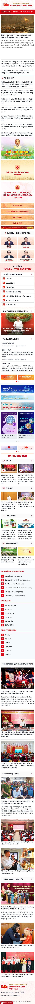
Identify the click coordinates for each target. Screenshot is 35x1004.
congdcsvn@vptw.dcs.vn (12, 995)
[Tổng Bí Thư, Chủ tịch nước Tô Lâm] (9, 242)
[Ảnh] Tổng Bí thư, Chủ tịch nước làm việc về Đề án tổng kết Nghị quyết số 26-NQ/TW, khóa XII (9, 506)
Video (8, 461)
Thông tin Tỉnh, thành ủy (13, 879)
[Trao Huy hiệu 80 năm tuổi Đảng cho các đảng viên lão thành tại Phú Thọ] (17, 933)
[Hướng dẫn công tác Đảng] (9, 377)
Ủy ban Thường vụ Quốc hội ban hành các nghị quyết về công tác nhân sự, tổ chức (17, 118)
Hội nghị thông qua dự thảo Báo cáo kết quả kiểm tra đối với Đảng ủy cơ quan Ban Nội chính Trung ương (17, 734)
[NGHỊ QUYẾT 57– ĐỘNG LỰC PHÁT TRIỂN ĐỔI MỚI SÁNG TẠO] (17, 389)
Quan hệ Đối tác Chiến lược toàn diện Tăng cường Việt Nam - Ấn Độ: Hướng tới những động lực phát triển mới (17, 765)
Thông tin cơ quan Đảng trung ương (18, 664)
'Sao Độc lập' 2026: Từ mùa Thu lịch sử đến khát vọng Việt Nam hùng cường (17, 692)
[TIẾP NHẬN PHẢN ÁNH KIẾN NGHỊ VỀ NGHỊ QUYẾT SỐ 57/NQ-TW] (17, 397)
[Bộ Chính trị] (17, 217)
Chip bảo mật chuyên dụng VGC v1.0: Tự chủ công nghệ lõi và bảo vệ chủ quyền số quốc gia (26, 479)
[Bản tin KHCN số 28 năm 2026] (26, 423)
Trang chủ (6, 11)
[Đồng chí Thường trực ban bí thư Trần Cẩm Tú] (26, 256)
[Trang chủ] (6, 4)
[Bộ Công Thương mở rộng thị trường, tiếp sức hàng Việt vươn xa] (17, 859)
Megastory (11, 516)
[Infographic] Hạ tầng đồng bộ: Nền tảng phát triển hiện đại (8, 560)
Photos (9, 488)
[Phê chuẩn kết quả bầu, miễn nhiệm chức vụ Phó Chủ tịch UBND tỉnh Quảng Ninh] (17, 893)
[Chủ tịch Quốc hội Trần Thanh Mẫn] (9, 256)
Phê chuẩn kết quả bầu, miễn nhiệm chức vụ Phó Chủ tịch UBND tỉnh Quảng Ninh (17, 908)
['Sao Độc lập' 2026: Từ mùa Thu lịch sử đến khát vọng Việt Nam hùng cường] (17, 678)
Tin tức (15, 11)
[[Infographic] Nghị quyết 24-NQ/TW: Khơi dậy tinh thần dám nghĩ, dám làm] (26, 551)
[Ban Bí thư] (17, 223)
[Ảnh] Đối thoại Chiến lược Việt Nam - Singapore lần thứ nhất (26, 504)
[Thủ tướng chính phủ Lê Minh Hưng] (26, 242)
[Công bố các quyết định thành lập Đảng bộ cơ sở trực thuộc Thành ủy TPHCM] (17, 962)
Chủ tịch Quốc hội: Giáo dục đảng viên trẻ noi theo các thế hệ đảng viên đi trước (17, 110)
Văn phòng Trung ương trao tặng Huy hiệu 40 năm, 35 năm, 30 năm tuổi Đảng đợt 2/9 (8, 479)
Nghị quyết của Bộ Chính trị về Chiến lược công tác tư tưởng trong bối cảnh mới (17, 101)
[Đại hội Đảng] (17, 205)
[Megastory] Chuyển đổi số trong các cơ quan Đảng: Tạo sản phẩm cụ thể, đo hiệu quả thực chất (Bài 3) (8, 534)
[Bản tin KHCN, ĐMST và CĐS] (17, 406)
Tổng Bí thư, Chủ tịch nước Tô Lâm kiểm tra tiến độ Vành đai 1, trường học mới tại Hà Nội (17, 126)
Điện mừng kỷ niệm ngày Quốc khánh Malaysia (17, 36)
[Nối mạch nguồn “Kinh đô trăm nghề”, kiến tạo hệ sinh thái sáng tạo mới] (17, 830)
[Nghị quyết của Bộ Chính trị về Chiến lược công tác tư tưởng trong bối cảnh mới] (17, 324)
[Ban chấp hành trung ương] (17, 211)
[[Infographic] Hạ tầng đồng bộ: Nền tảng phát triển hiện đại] (9, 551)
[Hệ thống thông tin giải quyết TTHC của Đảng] (26, 377)
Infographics (12, 543)
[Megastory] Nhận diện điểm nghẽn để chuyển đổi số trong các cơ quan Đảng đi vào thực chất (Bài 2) (25, 534)
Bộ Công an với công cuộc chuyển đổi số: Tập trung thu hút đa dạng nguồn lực (17, 802)
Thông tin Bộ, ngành (11, 774)
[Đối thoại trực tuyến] (9, 448)
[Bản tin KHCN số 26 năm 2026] (9, 423)
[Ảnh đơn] (17, 148)
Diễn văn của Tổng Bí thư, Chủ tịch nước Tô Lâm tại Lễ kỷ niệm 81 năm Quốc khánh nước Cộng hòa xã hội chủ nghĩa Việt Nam (17, 64)
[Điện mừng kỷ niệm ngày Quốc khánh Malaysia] (17, 24)
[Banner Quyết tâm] (17, 227)
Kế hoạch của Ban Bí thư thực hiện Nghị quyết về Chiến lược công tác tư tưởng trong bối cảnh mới (17, 93)
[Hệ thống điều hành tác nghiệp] (26, 448)
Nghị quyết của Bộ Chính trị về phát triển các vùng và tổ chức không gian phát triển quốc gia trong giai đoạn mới (17, 84)
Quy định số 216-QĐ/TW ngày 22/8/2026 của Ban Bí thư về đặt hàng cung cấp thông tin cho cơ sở (17, 344)
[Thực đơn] (32, 12)
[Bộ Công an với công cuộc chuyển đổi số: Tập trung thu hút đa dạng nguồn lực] (17, 788)
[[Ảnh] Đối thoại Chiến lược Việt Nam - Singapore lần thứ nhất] (26, 496)
